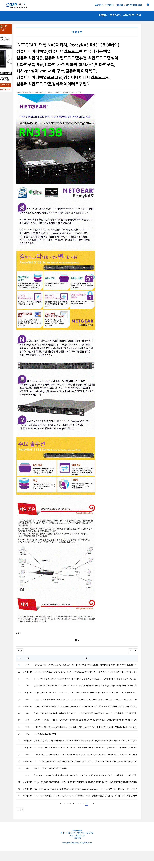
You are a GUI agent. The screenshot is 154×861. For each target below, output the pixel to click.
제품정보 (77, 32)
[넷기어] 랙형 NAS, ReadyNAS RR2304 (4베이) (50, 768)
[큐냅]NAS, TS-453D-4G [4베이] (45, 734)
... (67, 803)
